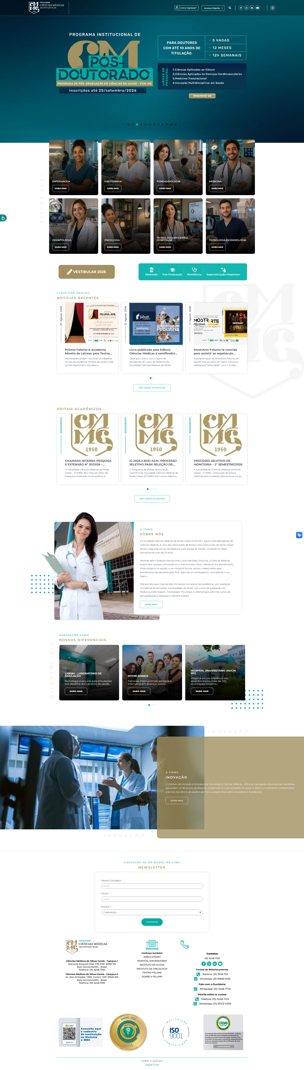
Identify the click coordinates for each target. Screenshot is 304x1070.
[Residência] (194, 269)
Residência (194, 274)
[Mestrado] (151, 269)
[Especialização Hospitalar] (223, 269)
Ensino (105, 906)
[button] (230, 8)
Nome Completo (111, 880)
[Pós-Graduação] (172, 269)
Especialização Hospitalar (223, 274)
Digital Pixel (152, 1064)
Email (105, 893)
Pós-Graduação (172, 274)
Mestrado (151, 274)
